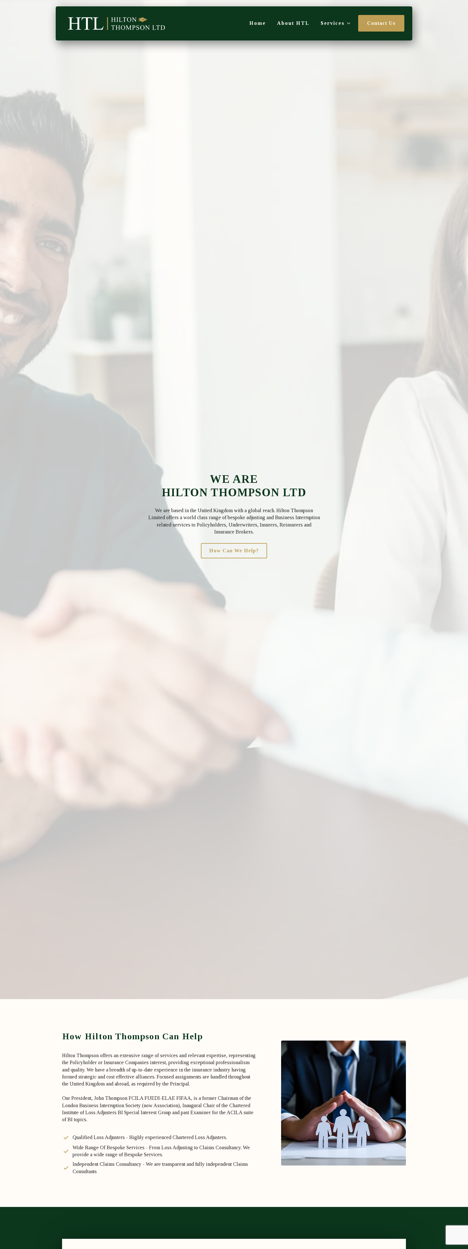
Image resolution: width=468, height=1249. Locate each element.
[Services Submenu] (347, 23)
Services (332, 23)
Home (257, 23)
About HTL (293, 23)
